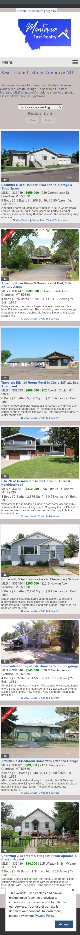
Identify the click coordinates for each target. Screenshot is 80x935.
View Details (22, 220)
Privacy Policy (44, 915)
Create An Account (30, 11)
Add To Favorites (58, 220)
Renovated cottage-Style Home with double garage (40, 666)
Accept (64, 924)
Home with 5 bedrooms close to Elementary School (40, 579)
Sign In (51, 11)
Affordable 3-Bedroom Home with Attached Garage (39, 761)
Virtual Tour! (38, 220)
